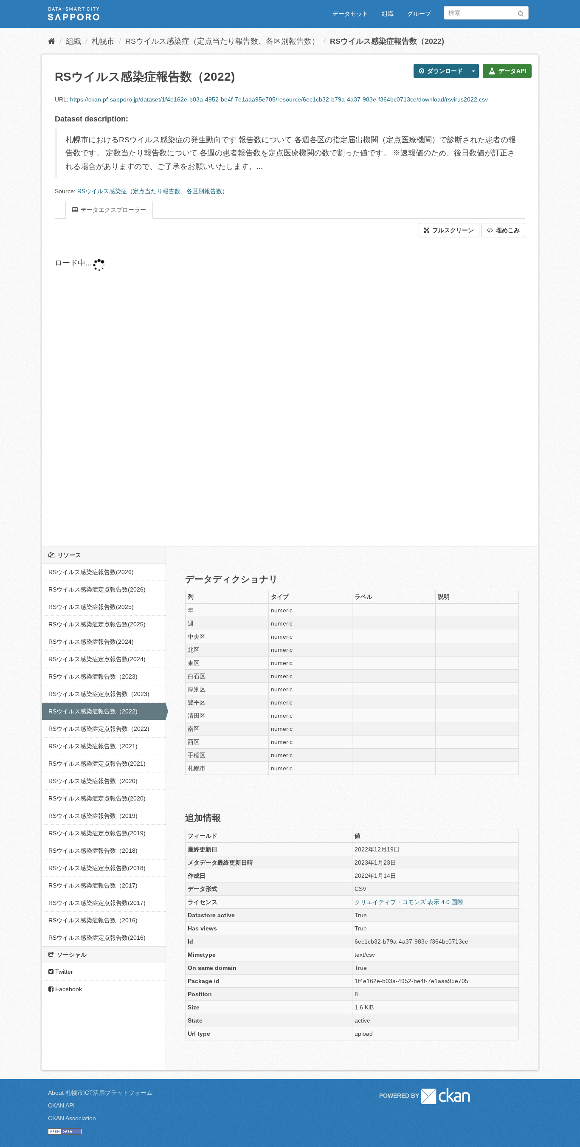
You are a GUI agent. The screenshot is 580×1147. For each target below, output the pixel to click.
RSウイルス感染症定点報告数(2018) (97, 868)
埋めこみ (507, 230)
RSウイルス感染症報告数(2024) (91, 641)
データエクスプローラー (112, 209)
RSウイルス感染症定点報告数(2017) (97, 902)
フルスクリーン (452, 230)
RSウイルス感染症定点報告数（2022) (98, 728)
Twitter (63, 971)
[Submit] (520, 12)
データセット (350, 13)
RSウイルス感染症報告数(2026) (91, 572)
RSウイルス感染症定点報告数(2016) (97, 937)
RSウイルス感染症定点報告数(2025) (97, 624)
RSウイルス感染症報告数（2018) (93, 850)
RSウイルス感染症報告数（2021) (93, 746)
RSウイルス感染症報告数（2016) (93, 920)
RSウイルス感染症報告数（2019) (93, 815)
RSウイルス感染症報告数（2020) (93, 781)
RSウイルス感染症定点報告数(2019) (97, 833)
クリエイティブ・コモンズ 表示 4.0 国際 (409, 902)
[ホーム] (51, 41)
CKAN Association (72, 1118)
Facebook (67, 989)
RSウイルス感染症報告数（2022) (387, 41)
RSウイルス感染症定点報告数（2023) (98, 693)
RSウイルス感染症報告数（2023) (93, 676)
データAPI (511, 71)
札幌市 (103, 41)
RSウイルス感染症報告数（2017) (93, 885)
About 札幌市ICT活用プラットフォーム (100, 1092)
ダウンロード (444, 71)
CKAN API (61, 1105)
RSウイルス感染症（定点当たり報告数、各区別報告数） (222, 41)
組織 (388, 13)
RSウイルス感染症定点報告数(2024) (97, 659)
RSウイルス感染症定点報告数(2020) (97, 798)
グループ (419, 13)
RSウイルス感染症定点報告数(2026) (97, 589)
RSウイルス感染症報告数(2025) (91, 606)
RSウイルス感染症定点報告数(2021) (97, 763)
